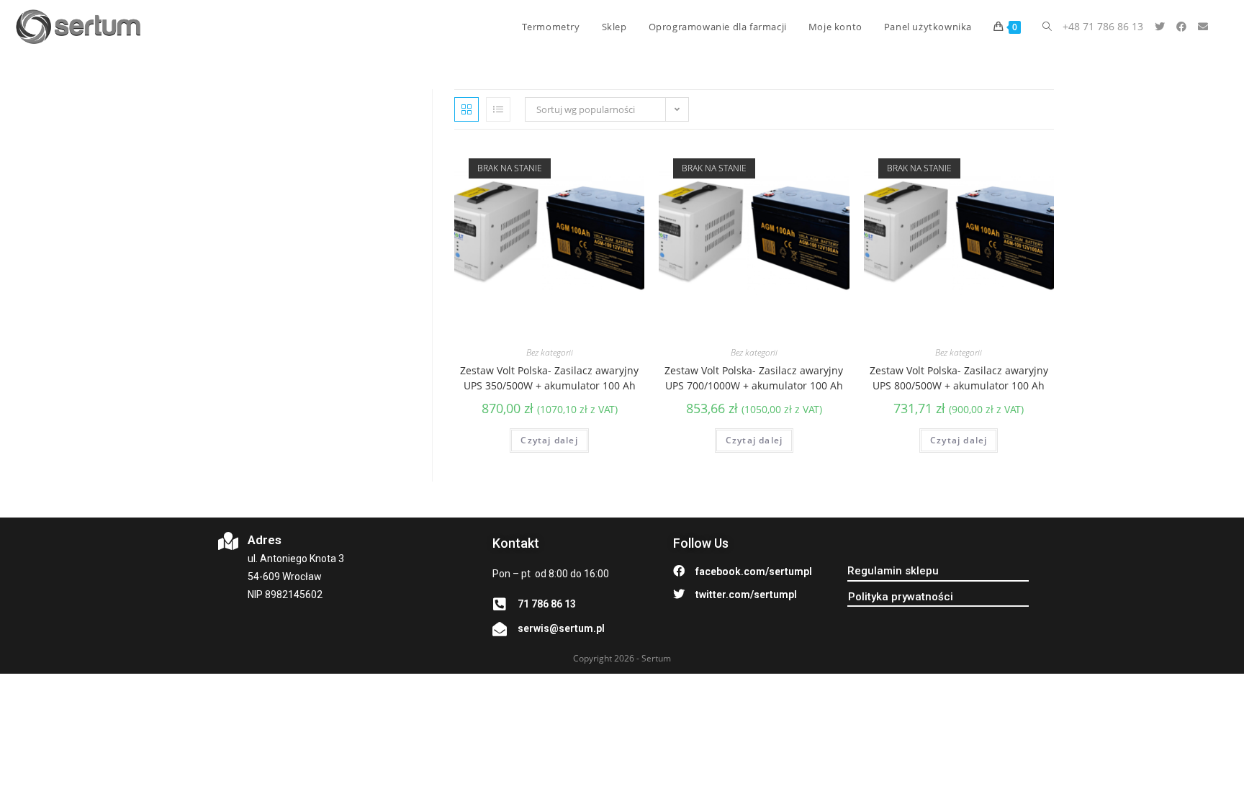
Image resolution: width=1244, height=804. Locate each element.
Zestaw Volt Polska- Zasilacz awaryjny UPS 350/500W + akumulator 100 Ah (549, 377)
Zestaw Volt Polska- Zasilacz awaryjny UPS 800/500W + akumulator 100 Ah (959, 377)
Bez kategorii (549, 352)
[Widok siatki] (466, 109)
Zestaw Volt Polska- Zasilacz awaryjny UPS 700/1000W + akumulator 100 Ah (753, 377)
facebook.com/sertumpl (753, 571)
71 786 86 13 (547, 604)
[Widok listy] (498, 109)
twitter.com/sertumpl (746, 594)
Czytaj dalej (548, 440)
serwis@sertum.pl (561, 628)
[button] (893, 571)
